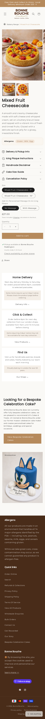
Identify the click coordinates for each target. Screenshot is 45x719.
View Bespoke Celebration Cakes (21, 438)
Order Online (11, 574)
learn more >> (12, 672)
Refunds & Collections (15, 585)
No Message (10, 208)
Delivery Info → (22, 304)
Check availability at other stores (19, 253)
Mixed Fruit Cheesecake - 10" (19, 196)
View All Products (13, 608)
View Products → (22, 342)
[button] (5, 14)
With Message (29, 208)
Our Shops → (22, 377)
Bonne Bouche (18, 706)
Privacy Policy (11, 591)
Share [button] (7, 260)
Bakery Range (13, 24)
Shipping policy (24, 714)
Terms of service (30, 710)
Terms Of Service (12, 602)
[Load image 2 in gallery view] (22, 89)
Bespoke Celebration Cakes (17, 642)
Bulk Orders (10, 619)
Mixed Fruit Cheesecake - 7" (18, 190)
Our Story (9, 636)
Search (8, 580)
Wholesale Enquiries (14, 614)
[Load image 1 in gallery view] (9, 89)
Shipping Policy (12, 597)
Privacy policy (16, 710)
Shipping (16, 217)
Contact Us (10, 625)
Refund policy (33, 706)
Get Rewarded (11, 631)
